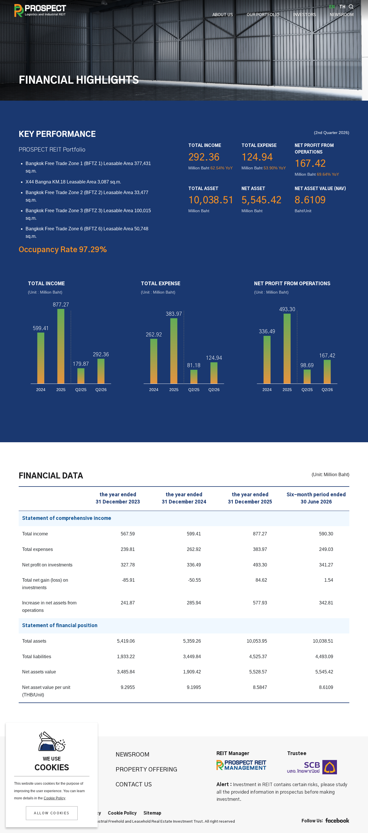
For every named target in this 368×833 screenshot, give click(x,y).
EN (332, 7)
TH (342, 7)
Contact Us (134, 785)
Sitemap (152, 813)
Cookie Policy (54, 798)
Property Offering (146, 770)
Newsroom (133, 755)
